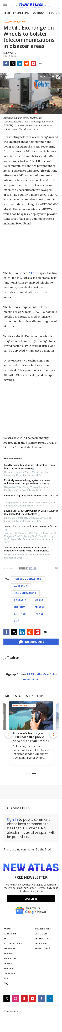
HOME (7, 928)
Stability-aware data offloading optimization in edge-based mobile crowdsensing (29, 466)
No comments (34, 642)
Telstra (32, 273)
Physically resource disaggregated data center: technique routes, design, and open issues (27, 482)
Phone (39, 614)
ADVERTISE (9, 958)
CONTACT (9, 973)
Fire (16, 621)
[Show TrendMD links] (56, 568)
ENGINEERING (21, 12)
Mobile (39, 600)
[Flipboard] (33, 63)
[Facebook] (6, 63)
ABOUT (7, 938)
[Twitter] (13, 63)
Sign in (12, 819)
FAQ (5, 983)
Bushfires (20, 614)
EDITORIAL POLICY (14, 943)
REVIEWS (8, 953)
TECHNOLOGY (42, 938)
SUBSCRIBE (9, 933)
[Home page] (31, 6)
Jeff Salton (11, 658)
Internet (20, 607)
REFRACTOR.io (42, 948)
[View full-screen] (58, 77)
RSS (5, 978)
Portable (20, 600)
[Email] (40, 63)
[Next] (53, 734)
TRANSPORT (41, 943)
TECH (6, 12)
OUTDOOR (39, 12)
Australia (20, 586)
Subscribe (31, 898)
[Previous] (8, 734)
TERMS (7, 963)
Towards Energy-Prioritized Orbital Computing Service (31, 526)
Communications (25, 593)
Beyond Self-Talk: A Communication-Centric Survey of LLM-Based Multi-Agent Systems (31, 512)
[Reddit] (26, 63)
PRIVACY (8, 968)
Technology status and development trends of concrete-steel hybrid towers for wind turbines (27, 549)
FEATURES (9, 948)
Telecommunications (15, 22)
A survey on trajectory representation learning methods (31, 495)
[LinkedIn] (19, 63)
